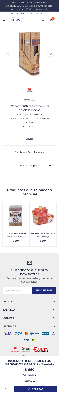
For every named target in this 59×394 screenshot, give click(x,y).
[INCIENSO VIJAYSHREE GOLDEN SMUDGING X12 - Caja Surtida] (16, 215)
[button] (43, 20)
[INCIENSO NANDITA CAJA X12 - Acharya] (43, 215)
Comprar (37, 389)
